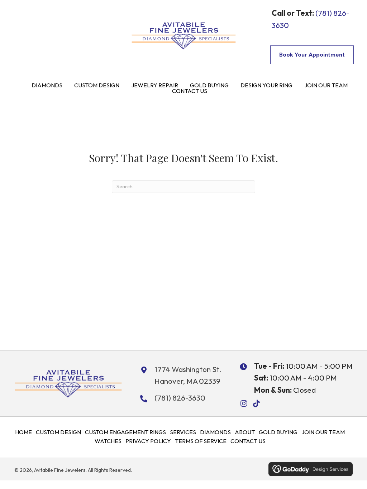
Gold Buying (278, 432)
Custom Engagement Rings (125, 432)
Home (23, 432)
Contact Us (248, 441)
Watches (108, 441)
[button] (243, 403)
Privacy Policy (148, 441)
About (245, 432)
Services (183, 432)
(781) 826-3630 (179, 397)
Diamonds (215, 432)
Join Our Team (323, 432)
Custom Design (58, 432)
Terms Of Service (201, 441)
